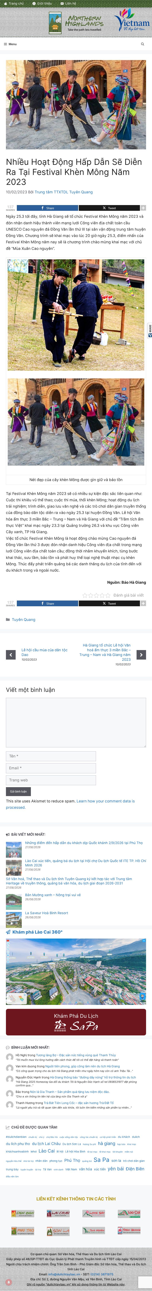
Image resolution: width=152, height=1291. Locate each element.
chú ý (41, 1137)
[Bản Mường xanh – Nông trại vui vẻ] (14, 902)
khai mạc (131, 1144)
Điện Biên (135, 1168)
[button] (142, 44)
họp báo (121, 1144)
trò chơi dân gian (134, 1160)
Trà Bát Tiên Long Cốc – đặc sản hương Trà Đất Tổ (79, 1103)
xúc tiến (100, 1169)
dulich (136, 1136)
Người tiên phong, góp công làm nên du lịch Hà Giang (82, 1066)
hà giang (106, 1143)
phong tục (55, 1160)
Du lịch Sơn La (72, 1144)
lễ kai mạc (92, 1152)
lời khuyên (118, 1152)
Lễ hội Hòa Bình (75, 1151)
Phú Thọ (72, 1160)
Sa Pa (101, 1159)
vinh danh (58, 1169)
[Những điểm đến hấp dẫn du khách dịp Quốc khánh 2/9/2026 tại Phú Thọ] (14, 850)
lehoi (34, 1151)
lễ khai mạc (105, 1152)
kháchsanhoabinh (17, 1151)
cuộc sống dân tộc (69, 1137)
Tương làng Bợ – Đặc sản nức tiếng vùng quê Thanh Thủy (76, 1055)
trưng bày (12, 1169)
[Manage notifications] (9, 1282)
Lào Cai (47, 1151)
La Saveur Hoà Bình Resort (46, 913)
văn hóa (85, 1169)
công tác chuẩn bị (89, 1137)
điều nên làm (12, 1176)
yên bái (116, 1169)
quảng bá (87, 1161)
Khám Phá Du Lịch (76, 1016)
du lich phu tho (18, 1144)
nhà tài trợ (28, 1161)
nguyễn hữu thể (13, 1161)
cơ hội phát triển (108, 1137)
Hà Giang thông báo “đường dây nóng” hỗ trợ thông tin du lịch (93, 1077)
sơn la (116, 1160)
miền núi (129, 1152)
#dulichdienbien (16, 1136)
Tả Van (47, 1169)
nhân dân (41, 1160)
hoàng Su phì (89, 1144)
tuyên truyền (27, 1169)
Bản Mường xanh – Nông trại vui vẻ (53, 895)
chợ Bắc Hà (52, 1137)
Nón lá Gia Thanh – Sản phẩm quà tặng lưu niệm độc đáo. (70, 1092)
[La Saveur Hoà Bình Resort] (14, 920)
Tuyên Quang (23, 619)
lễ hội (60, 1151)
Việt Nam (71, 1169)
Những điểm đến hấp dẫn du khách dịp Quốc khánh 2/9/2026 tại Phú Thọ (84, 843)
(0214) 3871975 (101, 1274)
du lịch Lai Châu (46, 1143)
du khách (124, 1136)
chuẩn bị (32, 1137)
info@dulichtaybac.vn (64, 1274)
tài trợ (38, 1169)
